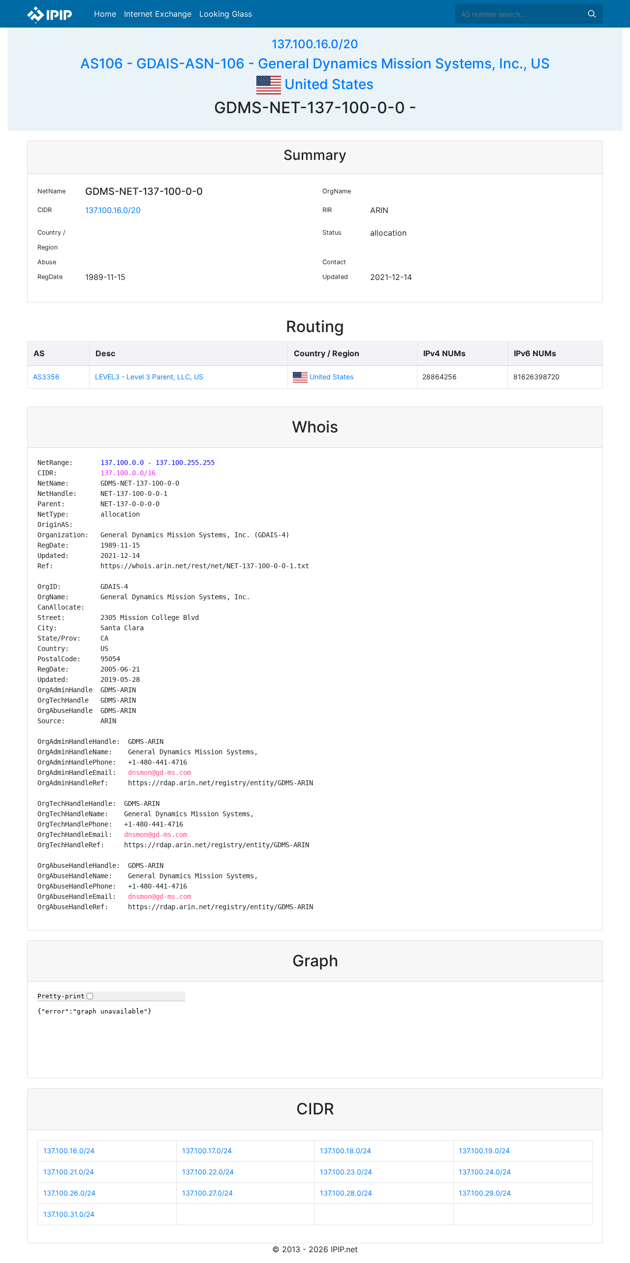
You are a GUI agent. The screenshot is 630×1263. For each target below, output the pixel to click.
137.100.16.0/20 (315, 44)
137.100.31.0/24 (68, 1214)
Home (105, 14)
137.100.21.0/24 (68, 1172)
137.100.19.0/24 (484, 1150)
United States (327, 84)
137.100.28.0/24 (346, 1193)
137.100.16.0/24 (68, 1150)
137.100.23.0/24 (346, 1172)
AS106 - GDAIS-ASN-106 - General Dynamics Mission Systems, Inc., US (315, 63)
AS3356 (46, 376)
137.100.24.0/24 (485, 1172)
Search (591, 13)
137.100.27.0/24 (207, 1193)
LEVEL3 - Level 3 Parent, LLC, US (149, 376)
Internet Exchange (157, 14)
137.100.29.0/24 (485, 1193)
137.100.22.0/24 (208, 1172)
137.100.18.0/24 (345, 1150)
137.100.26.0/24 (69, 1193)
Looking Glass (225, 14)
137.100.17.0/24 (207, 1150)
